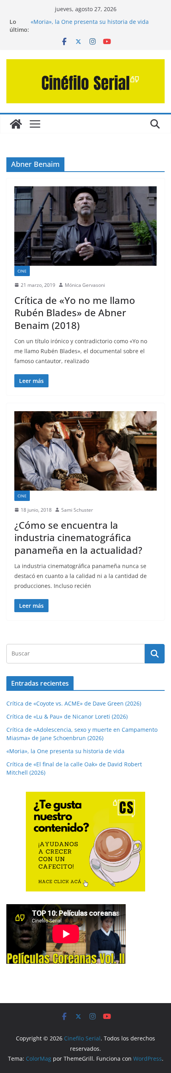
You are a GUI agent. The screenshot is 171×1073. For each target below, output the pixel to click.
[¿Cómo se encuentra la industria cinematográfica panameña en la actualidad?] (85, 450)
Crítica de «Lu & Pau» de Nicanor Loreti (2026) (67, 716)
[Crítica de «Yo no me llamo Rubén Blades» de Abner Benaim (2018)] (85, 225)
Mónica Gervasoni (85, 285)
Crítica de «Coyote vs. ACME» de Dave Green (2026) (73, 703)
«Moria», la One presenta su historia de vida (90, 21)
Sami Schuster (77, 510)
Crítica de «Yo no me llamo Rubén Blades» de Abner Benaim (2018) (74, 312)
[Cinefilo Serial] (15, 123)
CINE (22, 271)
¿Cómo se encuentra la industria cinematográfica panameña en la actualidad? (78, 537)
